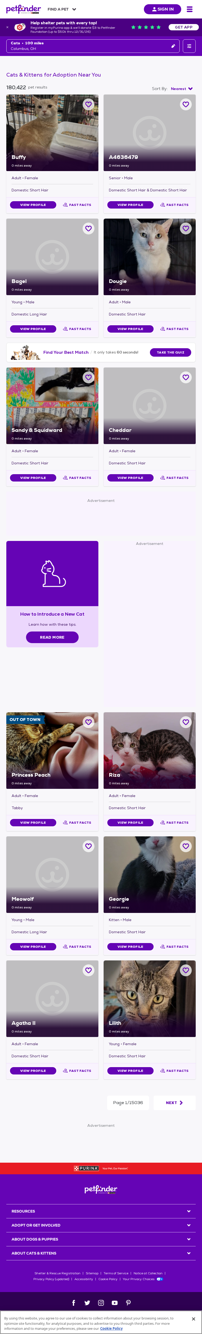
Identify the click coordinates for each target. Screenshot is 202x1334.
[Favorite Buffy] (88, 104)
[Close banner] (7, 27)
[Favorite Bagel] (88, 228)
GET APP (184, 27)
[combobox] (182, 89)
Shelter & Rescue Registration (57, 1273)
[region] (101, 1322)
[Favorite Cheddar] (186, 377)
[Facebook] (74, 1303)
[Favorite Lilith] (186, 970)
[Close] (193, 1319)
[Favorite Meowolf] (88, 846)
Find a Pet (58, 9)
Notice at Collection (148, 1273)
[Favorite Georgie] (186, 846)
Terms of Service (116, 1273)
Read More (52, 637)
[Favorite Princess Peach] (88, 722)
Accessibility (83, 1279)
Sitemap (92, 1273)
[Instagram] (101, 1303)
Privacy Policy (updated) (51, 1279)
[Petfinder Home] (23, 9)
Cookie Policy (108, 1279)
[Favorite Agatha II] (88, 970)
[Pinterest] (128, 1303)
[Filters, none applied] (189, 46)
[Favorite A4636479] (186, 104)
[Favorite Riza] (186, 722)
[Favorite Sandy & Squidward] (88, 377)
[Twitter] (87, 1303)
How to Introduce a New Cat (52, 614)
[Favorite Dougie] (186, 228)
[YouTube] (115, 1303)
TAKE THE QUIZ (170, 352)
